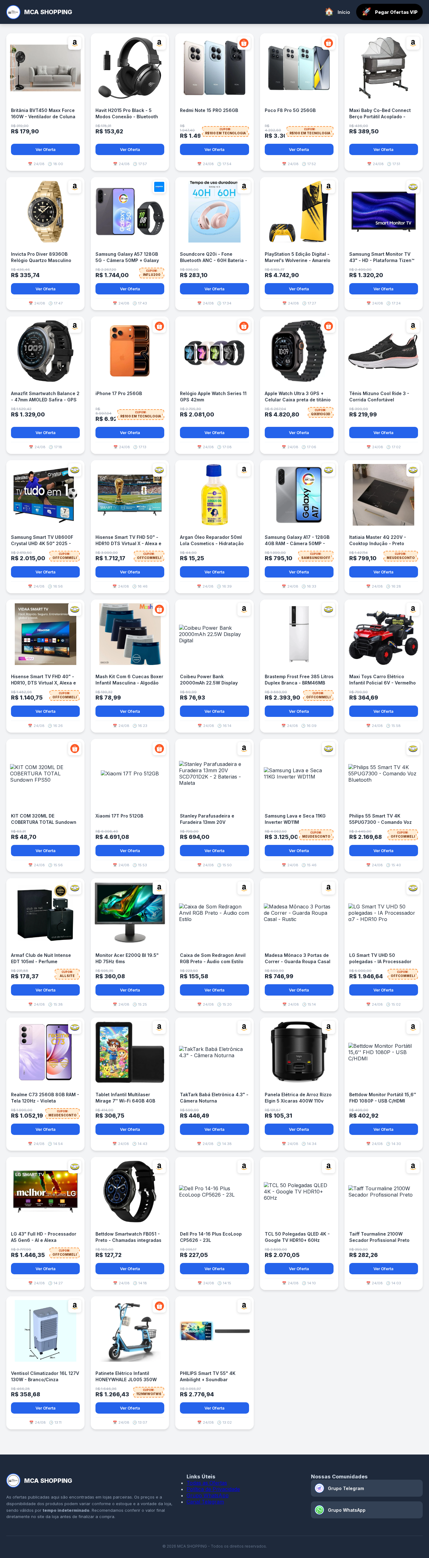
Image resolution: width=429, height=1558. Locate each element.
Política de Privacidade (213, 1489)
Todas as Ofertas (207, 1483)
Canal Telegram (205, 1502)
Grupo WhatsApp (208, 1495)
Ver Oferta (45, 149)
